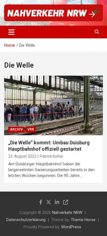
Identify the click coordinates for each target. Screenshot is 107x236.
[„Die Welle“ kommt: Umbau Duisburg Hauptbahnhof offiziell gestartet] (53, 105)
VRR (30, 129)
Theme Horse (83, 219)
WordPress (71, 226)
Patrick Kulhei (51, 156)
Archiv (16, 129)
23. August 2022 (22, 156)
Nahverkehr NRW (67, 212)
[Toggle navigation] (11, 32)
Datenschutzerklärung (26, 219)
